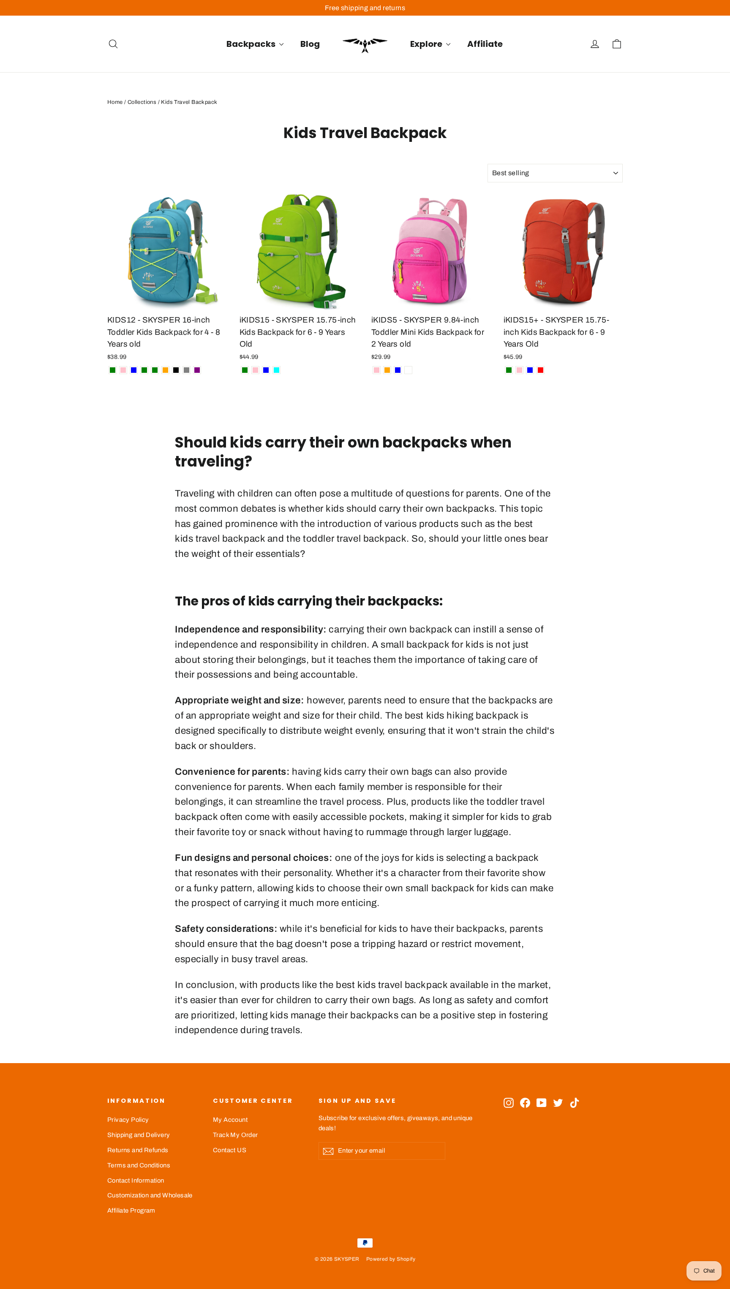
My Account (230, 1119)
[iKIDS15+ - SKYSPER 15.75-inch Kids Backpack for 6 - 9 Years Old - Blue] (530, 370)
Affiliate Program (131, 1210)
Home (115, 102)
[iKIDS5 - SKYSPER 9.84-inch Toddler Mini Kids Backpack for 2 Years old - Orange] (387, 370)
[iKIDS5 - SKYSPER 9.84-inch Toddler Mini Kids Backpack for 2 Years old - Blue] (397, 370)
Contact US (229, 1150)
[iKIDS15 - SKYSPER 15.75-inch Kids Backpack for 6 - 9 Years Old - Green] (244, 370)
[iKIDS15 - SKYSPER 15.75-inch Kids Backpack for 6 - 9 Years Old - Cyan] (276, 370)
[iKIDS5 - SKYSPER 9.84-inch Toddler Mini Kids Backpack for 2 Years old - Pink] (376, 370)
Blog (310, 44)
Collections (142, 102)
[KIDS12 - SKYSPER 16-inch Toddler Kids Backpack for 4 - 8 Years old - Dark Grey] (186, 370)
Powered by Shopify (390, 1259)
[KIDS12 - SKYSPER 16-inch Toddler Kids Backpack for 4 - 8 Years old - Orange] (165, 370)
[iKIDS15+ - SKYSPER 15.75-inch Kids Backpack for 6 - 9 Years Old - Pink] (519, 370)
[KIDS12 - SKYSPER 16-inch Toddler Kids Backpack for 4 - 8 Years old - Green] (112, 370)
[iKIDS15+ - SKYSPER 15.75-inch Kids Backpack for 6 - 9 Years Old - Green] (508, 370)
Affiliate (485, 44)
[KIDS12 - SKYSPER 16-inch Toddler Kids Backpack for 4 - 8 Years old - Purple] (197, 370)
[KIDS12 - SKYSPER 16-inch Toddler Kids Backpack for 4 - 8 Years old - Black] (176, 370)
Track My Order (235, 1135)
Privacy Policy (128, 1119)
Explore (427, 44)
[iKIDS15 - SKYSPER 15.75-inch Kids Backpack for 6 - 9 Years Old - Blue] (266, 370)
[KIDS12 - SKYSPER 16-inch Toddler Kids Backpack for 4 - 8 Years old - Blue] (133, 370)
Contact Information (135, 1180)
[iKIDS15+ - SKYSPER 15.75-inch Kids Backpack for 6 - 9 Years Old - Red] (540, 370)
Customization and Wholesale (150, 1195)
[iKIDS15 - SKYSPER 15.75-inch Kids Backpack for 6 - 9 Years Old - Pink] (255, 370)
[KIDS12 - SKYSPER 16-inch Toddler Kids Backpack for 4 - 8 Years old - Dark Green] (144, 370)
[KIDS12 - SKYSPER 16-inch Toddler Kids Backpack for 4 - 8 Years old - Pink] (123, 370)
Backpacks (251, 44)
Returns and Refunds (138, 1150)
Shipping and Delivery (138, 1135)
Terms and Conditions (138, 1165)
